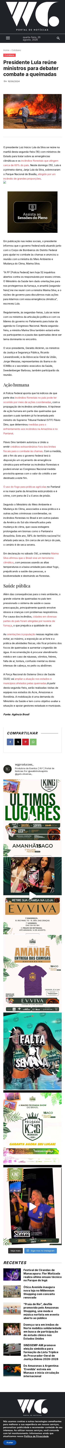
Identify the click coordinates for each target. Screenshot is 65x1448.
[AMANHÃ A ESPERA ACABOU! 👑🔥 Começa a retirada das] (32, 973)
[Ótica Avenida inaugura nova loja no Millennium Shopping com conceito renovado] (12, 1291)
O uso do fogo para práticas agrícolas (24, 486)
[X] (17, 742)
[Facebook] (10, 742)
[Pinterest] (25, 742)
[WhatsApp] (33, 742)
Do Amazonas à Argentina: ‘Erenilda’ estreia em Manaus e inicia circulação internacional (41, 1371)
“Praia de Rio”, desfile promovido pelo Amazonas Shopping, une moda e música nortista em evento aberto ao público (41, 1311)
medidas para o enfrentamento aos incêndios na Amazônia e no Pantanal (30, 429)
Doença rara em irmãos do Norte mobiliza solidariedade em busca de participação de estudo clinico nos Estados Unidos (42, 1331)
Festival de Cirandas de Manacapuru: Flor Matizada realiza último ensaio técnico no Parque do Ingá (43, 1275)
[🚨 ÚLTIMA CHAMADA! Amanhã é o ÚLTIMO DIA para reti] (32, 895)
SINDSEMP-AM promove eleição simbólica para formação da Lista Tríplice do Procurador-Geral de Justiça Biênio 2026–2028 (41, 1352)
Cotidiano (16, 50)
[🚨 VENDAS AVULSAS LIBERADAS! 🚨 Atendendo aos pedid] (32, 1129)
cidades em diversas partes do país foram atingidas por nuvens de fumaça (30, 621)
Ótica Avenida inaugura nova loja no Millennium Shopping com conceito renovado (39, 1292)
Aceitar (9, 1442)
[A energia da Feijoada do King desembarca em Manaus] (32, 1206)
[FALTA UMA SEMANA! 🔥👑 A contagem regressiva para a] (32, 1051)
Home (6, 50)
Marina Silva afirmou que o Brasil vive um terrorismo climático (31, 558)
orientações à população (21, 634)
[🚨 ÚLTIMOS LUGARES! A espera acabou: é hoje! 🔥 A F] (32, 818)
